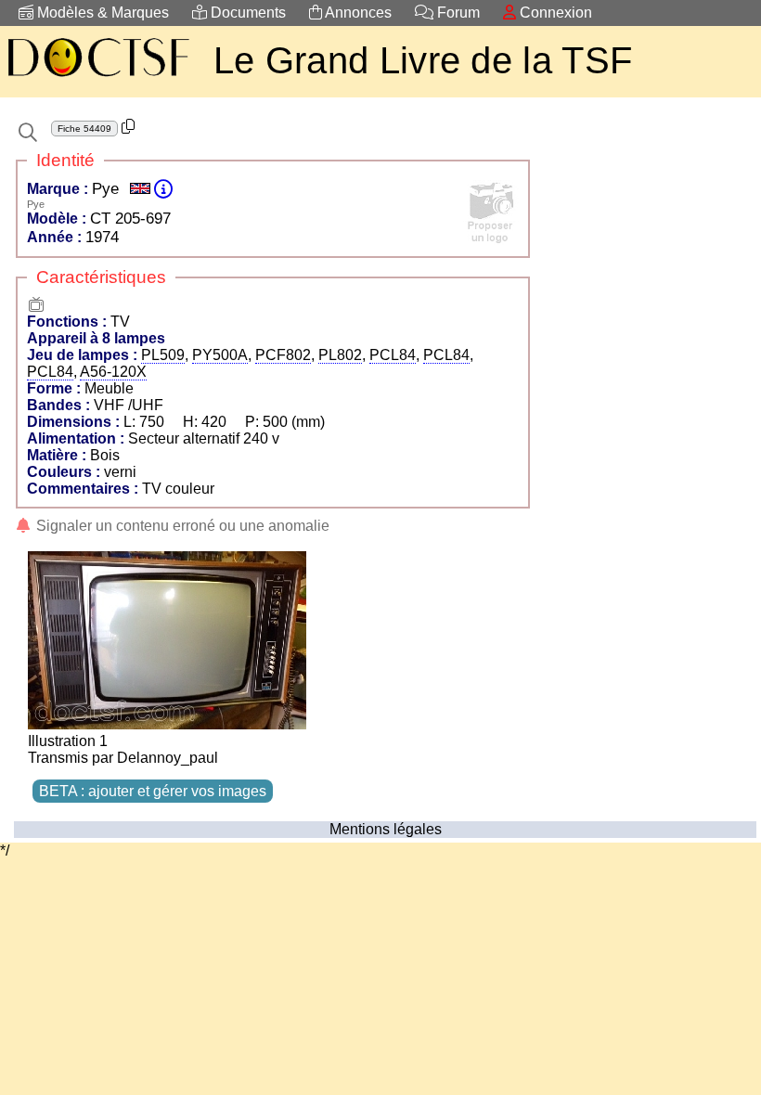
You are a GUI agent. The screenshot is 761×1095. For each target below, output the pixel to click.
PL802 (340, 355)
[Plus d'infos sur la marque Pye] (163, 189)
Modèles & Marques (101, 12)
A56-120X (113, 372)
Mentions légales (385, 829)
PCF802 (283, 355)
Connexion (554, 12)
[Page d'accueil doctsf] (97, 79)
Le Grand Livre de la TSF (422, 60)
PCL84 (392, 355)
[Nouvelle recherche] (28, 132)
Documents (246, 12)
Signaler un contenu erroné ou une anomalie (180, 526)
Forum (456, 12)
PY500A (220, 355)
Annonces (357, 12)
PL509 (163, 355)
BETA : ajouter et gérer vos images (152, 791)
